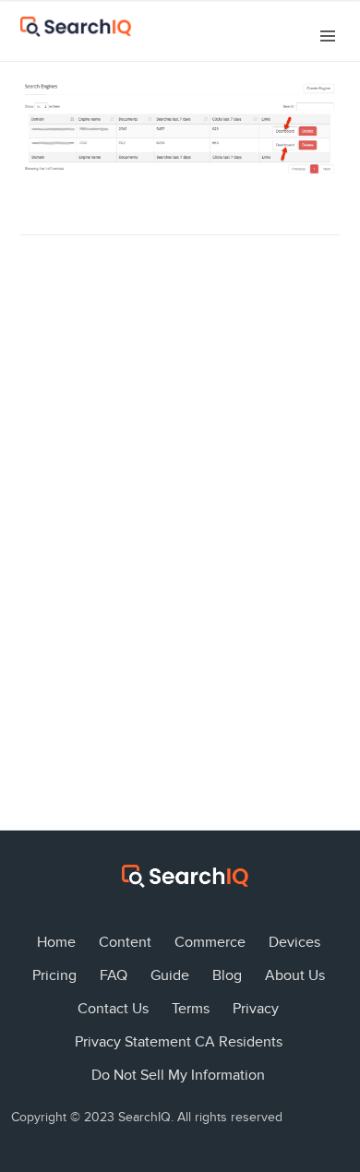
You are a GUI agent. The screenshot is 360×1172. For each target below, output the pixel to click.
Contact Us (113, 1008)
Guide (169, 975)
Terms (191, 1008)
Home (56, 942)
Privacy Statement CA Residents (178, 1042)
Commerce (210, 942)
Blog (227, 975)
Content (125, 942)
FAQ (113, 975)
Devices (294, 942)
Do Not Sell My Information (178, 1075)
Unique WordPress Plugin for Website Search (329, 922)
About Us (295, 975)
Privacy (256, 1008)
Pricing (54, 975)
